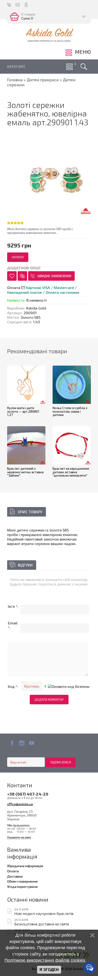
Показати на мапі (19, 837)
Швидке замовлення (54, 276)
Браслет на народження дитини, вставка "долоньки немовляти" (71, 472)
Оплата (13, 871)
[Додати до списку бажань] (12, 276)
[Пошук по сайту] (84, 66)
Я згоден (49, 970)
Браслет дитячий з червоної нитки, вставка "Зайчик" (25, 472)
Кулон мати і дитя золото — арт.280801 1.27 (23, 411)
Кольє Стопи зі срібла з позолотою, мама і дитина (70, 411)
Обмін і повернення (22, 881)
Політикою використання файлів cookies (45, 960)
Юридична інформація (25, 866)
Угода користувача (22, 886)
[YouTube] (31, 743)
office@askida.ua (20, 804)
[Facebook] (12, 743)
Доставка (15, 876)
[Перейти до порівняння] (22, 276)
